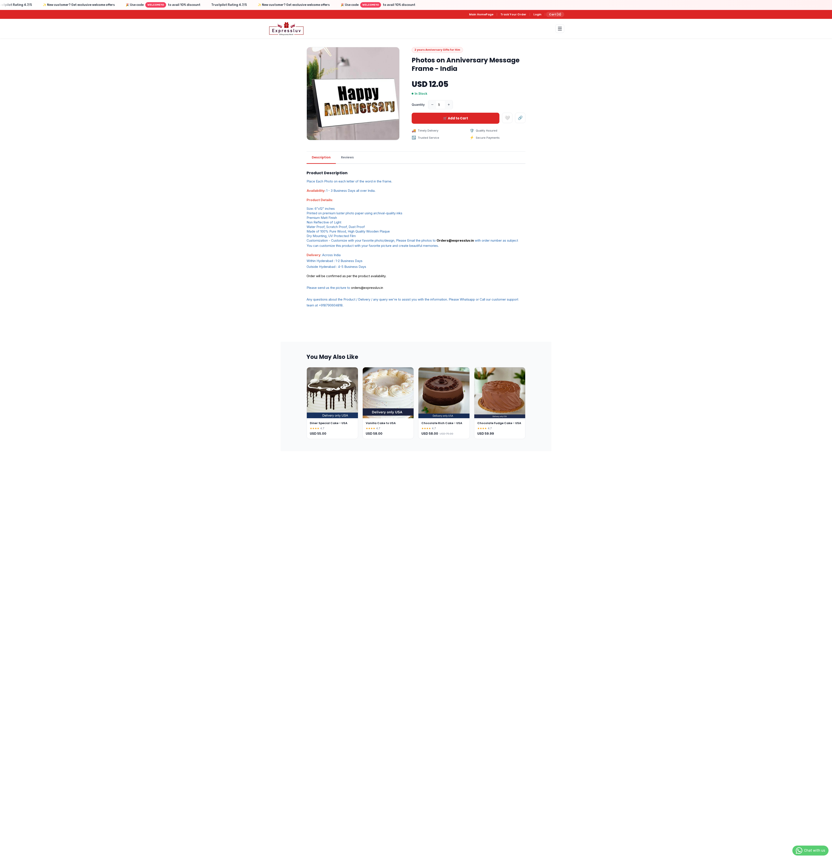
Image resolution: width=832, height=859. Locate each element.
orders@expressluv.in (367, 288)
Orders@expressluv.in (455, 240)
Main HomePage (481, 14)
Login (537, 14)
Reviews (347, 157)
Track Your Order (513, 14)
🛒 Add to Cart (455, 118)
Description (321, 157)
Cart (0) (555, 14)
